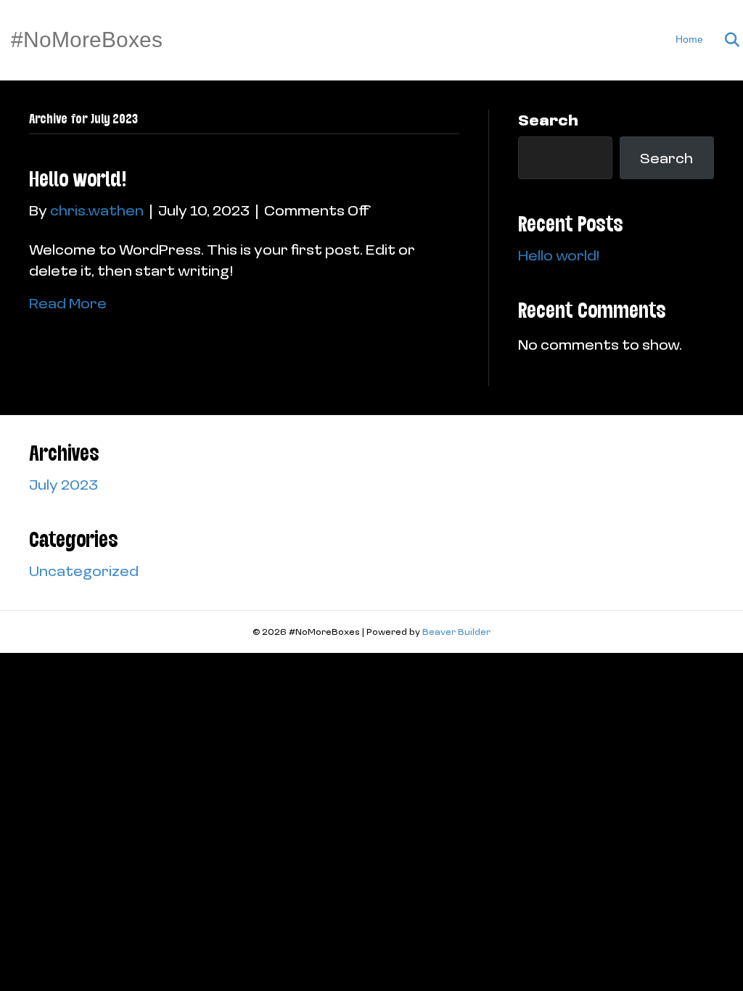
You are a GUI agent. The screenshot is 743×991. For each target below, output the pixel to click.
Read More (68, 302)
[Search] (723, 40)
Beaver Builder (456, 631)
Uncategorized (84, 570)
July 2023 (63, 483)
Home (689, 39)
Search (548, 119)
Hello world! (77, 178)
